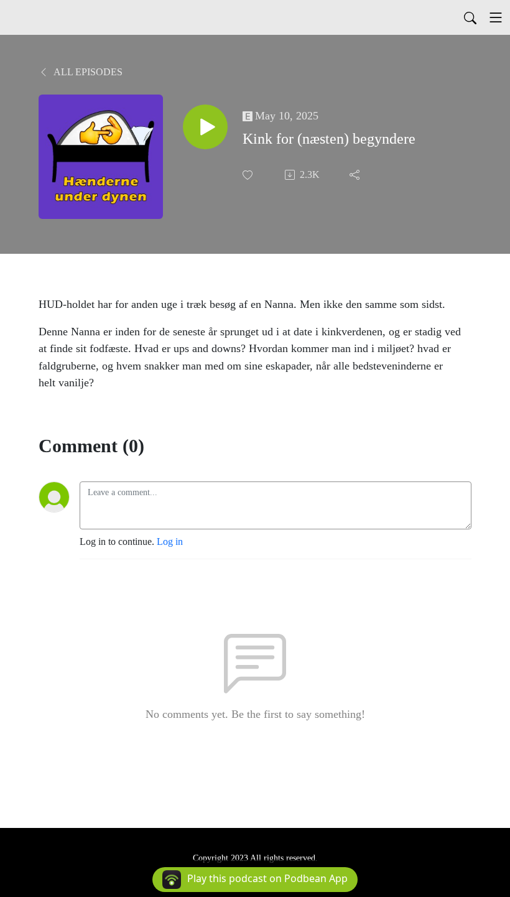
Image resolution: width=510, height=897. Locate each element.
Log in (170, 541)
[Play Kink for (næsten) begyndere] (205, 127)
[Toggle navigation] (495, 17)
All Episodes (87, 72)
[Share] (355, 175)
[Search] (470, 17)
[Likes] (248, 175)
